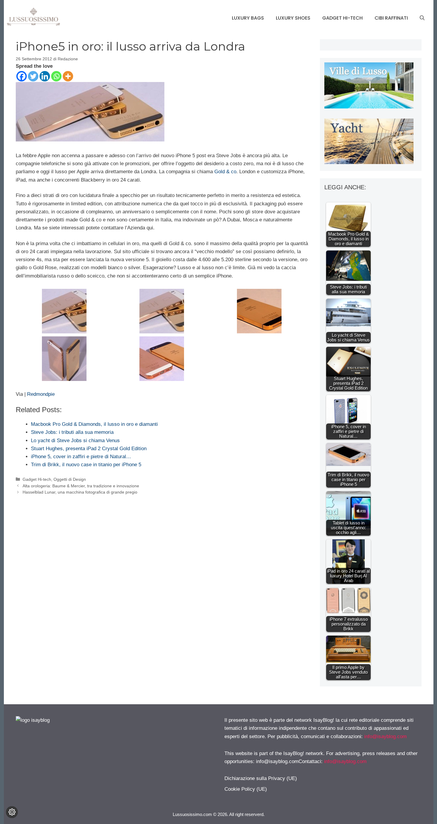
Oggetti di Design (70, 479)
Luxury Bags (248, 18)
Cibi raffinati (391, 18)
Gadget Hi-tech (342, 18)
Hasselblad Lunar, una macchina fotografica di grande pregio (80, 492)
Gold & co (225, 171)
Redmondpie (40, 394)
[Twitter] (33, 76)
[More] (68, 76)
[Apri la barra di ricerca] (422, 18)
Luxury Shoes (293, 18)
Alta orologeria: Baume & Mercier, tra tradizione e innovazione (81, 485)
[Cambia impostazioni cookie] (12, 812)
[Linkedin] (45, 76)
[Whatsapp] (56, 76)
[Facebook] (21, 76)
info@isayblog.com (385, 736)
